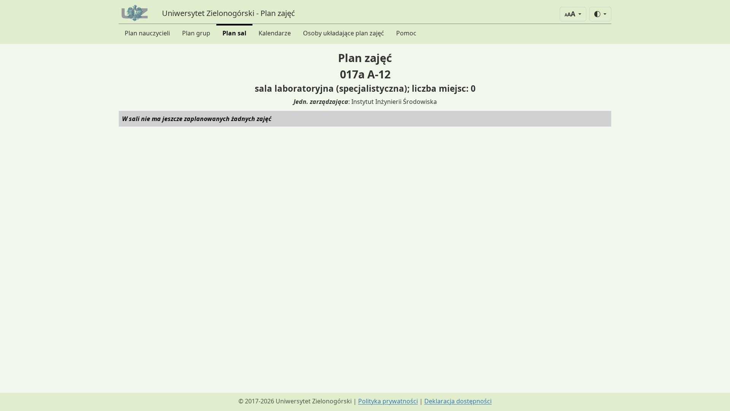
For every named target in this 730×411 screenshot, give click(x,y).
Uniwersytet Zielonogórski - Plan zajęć (228, 13)
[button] (573, 14)
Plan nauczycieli (147, 33)
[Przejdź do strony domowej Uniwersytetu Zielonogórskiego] (136, 13)
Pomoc (406, 33)
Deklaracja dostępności (458, 401)
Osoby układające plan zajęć (343, 33)
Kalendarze (275, 33)
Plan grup (196, 33)
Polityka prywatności (388, 401)
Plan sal (234, 33)
